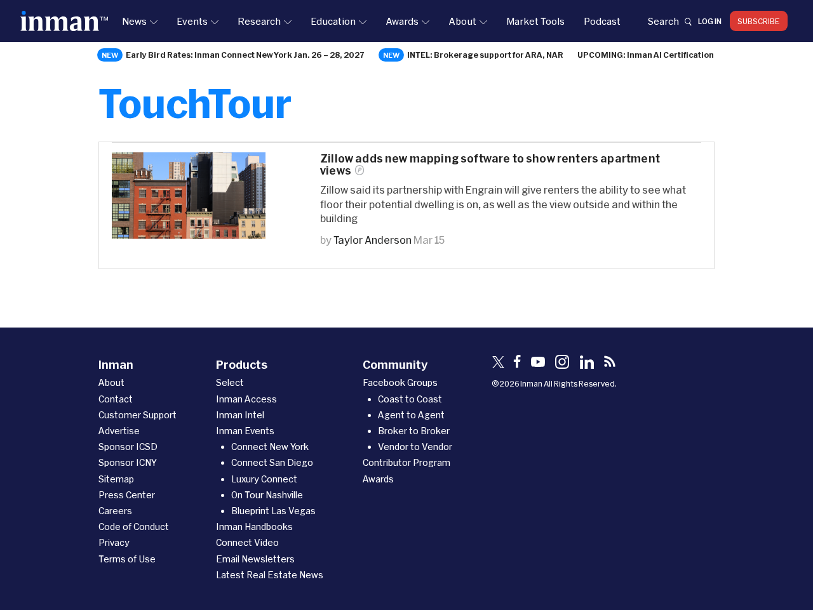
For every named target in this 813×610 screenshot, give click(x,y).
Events (192, 21)
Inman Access (246, 399)
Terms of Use (127, 559)
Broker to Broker (414, 430)
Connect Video (247, 542)
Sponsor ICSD (128, 446)
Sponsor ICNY (127, 462)
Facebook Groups (400, 382)
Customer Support (137, 414)
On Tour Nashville (267, 494)
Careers (115, 510)
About (462, 21)
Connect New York (270, 446)
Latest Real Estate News (269, 574)
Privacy (114, 542)
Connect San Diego (272, 462)
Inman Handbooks (254, 526)
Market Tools (535, 21)
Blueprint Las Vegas (273, 510)
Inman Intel (240, 414)
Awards (402, 21)
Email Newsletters (255, 559)
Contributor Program (406, 462)
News (134, 21)
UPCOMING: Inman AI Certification (645, 55)
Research (259, 21)
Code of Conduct (133, 526)
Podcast (602, 21)
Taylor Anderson (372, 240)
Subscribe (758, 21)
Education (333, 21)
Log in (710, 21)
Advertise (119, 430)
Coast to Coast (410, 399)
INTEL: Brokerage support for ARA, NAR (485, 55)
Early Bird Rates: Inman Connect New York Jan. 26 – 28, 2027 (245, 55)
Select (230, 382)
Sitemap (116, 479)
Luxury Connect (264, 479)
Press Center (126, 494)
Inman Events (245, 430)
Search (663, 21)
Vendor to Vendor (415, 446)
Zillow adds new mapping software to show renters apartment (490, 164)
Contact (115, 399)
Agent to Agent (411, 414)
